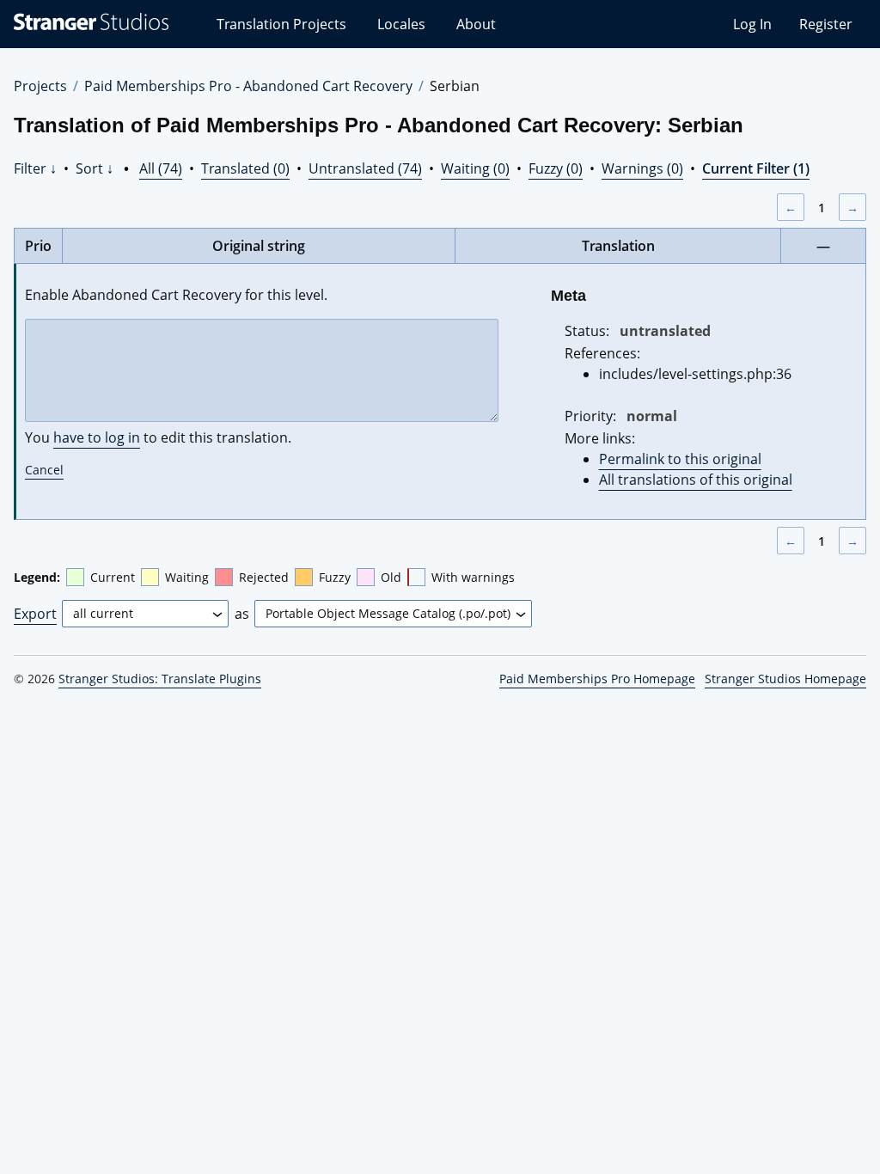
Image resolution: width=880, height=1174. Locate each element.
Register (825, 24)
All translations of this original (695, 479)
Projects (40, 85)
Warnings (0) (642, 168)
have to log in (96, 437)
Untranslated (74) (365, 168)
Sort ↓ (94, 168)
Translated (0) (245, 168)
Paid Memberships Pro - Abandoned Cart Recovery (248, 85)
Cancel (44, 470)
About (476, 24)
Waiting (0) (475, 168)
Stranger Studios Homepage (785, 678)
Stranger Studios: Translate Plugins (159, 678)
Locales (401, 24)
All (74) (160, 168)
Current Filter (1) (756, 168)
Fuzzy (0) (556, 168)
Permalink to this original (680, 458)
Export (35, 613)
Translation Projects (281, 24)
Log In (752, 24)
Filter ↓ (35, 168)
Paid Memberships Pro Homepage (597, 678)
